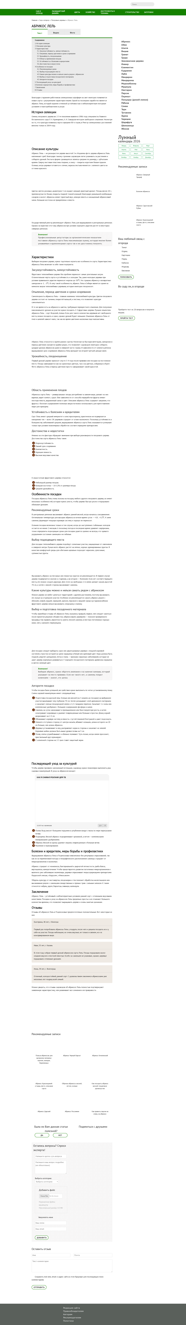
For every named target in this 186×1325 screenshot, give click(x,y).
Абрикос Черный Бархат (72, 1055)
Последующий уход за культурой (48, 82)
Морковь (125, 266)
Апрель (124, 150)
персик (125, 93)
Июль (124, 153)
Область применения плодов (49, 59)
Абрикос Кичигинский (100, 1055)
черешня (126, 119)
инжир (125, 64)
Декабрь (148, 157)
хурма (124, 115)
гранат (124, 54)
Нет (60, 1135)
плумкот (126, 96)
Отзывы (38, 90)
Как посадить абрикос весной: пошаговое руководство (100, 1086)
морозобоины (128, 83)
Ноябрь (135, 157)
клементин (127, 67)
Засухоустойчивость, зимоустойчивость (53, 51)
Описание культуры (42, 46)
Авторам (67, 1314)
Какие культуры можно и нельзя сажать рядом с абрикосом (60, 74)
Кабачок (125, 263)
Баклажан (126, 270)
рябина (125, 103)
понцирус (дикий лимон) (134, 99)
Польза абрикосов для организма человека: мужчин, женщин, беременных (44, 1059)
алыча (124, 48)
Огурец (124, 251)
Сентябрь (148, 153)
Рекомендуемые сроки (46, 69)
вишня (124, 51)
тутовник (126, 112)
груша (124, 57)
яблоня (125, 128)
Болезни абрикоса (143, 191)
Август (136, 153)
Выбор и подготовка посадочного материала (55, 77)
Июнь (148, 150)
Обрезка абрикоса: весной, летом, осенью (72, 1084)
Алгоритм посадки (45, 79)
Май (136, 150)
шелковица (127, 125)
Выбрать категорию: (43, 1178)
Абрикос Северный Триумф (143, 176)
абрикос (125, 41)
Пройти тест (126, 318)
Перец (124, 259)
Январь (124, 146)
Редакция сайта (71, 1307)
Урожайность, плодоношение (49, 56)
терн (123, 109)
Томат (124, 247)
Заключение (40, 87)
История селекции (42, 43)
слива (124, 106)
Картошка (126, 255)
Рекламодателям (72, 1317)
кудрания (126, 70)
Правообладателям (73, 1311)
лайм (124, 73)
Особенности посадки (44, 67)
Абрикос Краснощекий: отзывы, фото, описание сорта (44, 1086)
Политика (68, 1320)
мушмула (126, 86)
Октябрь (124, 157)
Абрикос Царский (44, 1111)
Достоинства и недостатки (48, 64)
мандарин (126, 77)
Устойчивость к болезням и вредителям (53, 61)
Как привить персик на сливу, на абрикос (100, 1112)
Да (42, 1135)
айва (124, 44)
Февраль (136, 146)
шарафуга (126, 122)
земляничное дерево (132, 61)
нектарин (126, 90)
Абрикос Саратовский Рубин (144, 207)
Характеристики (41, 48)
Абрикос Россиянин (72, 1111)
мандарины (127, 80)
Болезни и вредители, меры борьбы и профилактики (55, 85)
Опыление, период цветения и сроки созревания (56, 53)
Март (148, 146)
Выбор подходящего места (48, 72)
